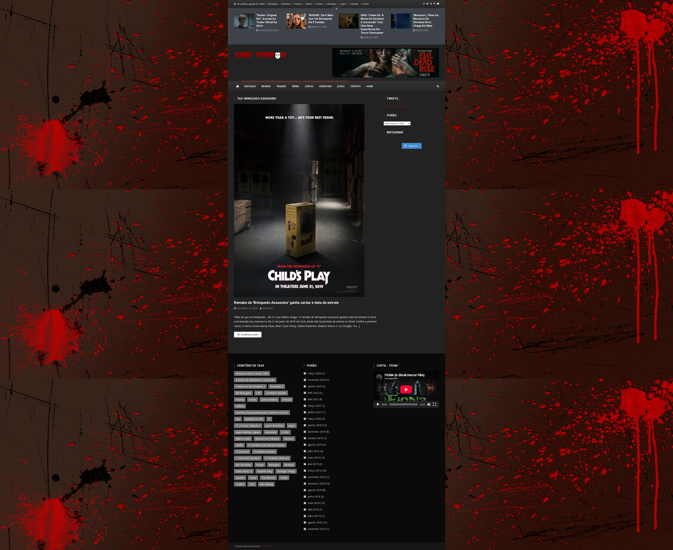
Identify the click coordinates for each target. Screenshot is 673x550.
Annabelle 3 (276, 386)
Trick (252, 484)
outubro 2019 (315, 438)
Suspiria (240, 477)
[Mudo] (429, 404)
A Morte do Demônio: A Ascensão (255, 380)
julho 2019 (313, 451)
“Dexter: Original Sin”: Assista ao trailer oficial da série (266, 20)
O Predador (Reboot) (277, 458)
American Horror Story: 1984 (252, 373)
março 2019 (314, 470)
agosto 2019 (315, 444)
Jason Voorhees (274, 425)
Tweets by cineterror (395, 106)
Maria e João (243, 438)
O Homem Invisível (264, 451)
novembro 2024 (317, 379)
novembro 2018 (317, 477)
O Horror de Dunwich (248, 458)
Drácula (286, 399)
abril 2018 (313, 509)
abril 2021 (313, 399)
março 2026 (314, 373)
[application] (406, 389)
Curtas (319, 3)
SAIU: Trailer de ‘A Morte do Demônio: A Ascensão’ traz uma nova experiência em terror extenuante (373, 24)
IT (269, 419)
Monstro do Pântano (267, 438)
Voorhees (267, 308)
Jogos (343, 3)
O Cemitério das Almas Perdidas (266, 445)
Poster (260, 464)
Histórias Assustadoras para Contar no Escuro (262, 412)
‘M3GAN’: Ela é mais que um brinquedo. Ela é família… (320, 19)
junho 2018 (314, 496)
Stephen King (264, 471)
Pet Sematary (243, 464)
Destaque (273, 3)
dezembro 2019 (316, 431)
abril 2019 (313, 464)
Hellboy (240, 406)
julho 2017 (313, 516)
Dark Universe (269, 399)
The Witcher (268, 477)
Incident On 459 (254, 419)
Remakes (274, 464)
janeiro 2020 (315, 425)
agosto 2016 (315, 522)
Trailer (283, 477)
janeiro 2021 (315, 412)
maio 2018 (314, 503)
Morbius (289, 438)
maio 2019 (314, 457)
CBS (258, 393)
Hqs (238, 419)
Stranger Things (286, 471)
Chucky (240, 399)
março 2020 (314, 418)
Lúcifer (285, 432)
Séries (309, 3)
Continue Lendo (249, 334)
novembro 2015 (317, 529)
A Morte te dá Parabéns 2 (250, 386)
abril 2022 (313, 392)
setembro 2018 (316, 483)
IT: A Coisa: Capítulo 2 (248, 425)
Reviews (286, 3)
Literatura (331, 3)
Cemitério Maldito (276, 393)
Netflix (239, 445)
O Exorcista (242, 451)
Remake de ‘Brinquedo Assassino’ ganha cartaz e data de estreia (286, 302)
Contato (354, 3)
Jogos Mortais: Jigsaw (248, 432)
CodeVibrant (266, 546)
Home (366, 3)
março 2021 (314, 405)
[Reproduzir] (378, 404)
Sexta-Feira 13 (244, 471)
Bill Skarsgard (243, 393)
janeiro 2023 (315, 386)
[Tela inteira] (434, 404)
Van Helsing (266, 484)
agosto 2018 (315, 490)
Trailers (298, 3)
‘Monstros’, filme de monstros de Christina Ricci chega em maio (426, 20)
